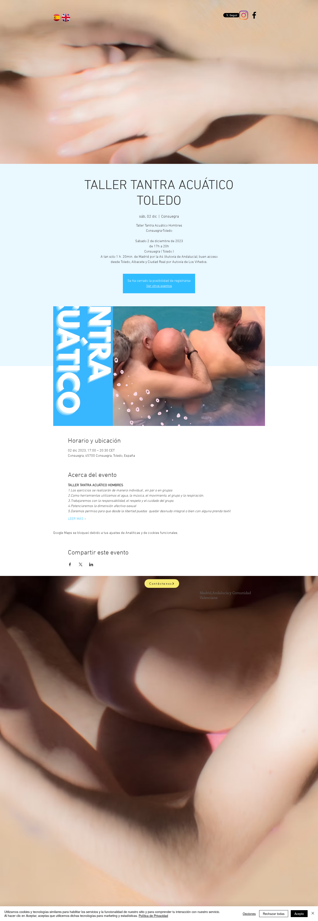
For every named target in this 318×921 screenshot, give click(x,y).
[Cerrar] (312, 914)
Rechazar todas (273, 913)
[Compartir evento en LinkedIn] (91, 564)
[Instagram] (243, 15)
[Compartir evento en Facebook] (70, 564)
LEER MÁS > (77, 519)
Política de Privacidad (153, 915)
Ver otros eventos (159, 286)
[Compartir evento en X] (81, 564)
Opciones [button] (249, 913)
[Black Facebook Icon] (254, 15)
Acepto (299, 913)
